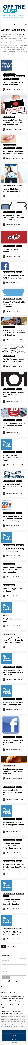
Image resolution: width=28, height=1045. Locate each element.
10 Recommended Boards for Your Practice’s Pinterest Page (14, 425)
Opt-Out (14, 1035)
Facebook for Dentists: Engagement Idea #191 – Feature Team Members (12, 846)
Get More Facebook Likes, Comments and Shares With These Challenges (13, 217)
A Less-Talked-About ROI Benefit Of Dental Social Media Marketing (12, 570)
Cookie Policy (14, 1042)
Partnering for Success (8, 992)
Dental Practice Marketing (8, 76)
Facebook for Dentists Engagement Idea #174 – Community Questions (12, 902)
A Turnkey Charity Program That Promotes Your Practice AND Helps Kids (14, 333)
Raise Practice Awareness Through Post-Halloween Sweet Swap (13, 771)
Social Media (15, 78)
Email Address (5, 960)
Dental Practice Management (9, 73)
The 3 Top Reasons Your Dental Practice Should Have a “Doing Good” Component (13, 640)
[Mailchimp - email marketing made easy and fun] (10, 982)
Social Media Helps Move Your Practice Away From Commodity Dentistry (12, 518)
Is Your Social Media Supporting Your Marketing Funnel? (13, 458)
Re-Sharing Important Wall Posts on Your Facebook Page (13, 742)
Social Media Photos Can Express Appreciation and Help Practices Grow (13, 122)
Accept (14, 1032)
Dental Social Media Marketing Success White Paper (12, 792)
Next (14, 947)
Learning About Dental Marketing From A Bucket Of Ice (14, 486)
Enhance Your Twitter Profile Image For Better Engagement (14, 304)
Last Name (4, 971)
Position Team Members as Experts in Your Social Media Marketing (14, 867)
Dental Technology (20, 76)
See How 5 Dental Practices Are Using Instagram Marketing (13, 394)
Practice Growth (19, 893)
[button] (14, 24)
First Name (4, 965)
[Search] (26, 24)
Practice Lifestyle (7, 78)
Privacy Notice (10, 1024)
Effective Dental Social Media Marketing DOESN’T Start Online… (13, 672)
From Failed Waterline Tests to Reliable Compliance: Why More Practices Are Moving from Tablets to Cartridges (12, 999)
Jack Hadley (9, 89)
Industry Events (19, 545)
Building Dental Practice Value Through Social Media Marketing (13, 824)
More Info (14, 1039)
